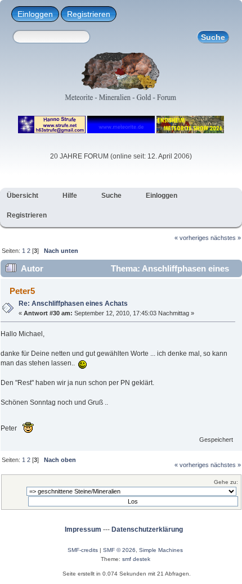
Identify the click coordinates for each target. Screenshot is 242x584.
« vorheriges (191, 237)
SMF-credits (83, 550)
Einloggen (35, 14)
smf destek (136, 559)
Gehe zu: (226, 482)
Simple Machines (161, 550)
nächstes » (225, 237)
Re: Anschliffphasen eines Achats (73, 303)
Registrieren (88, 14)
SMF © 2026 (119, 550)
